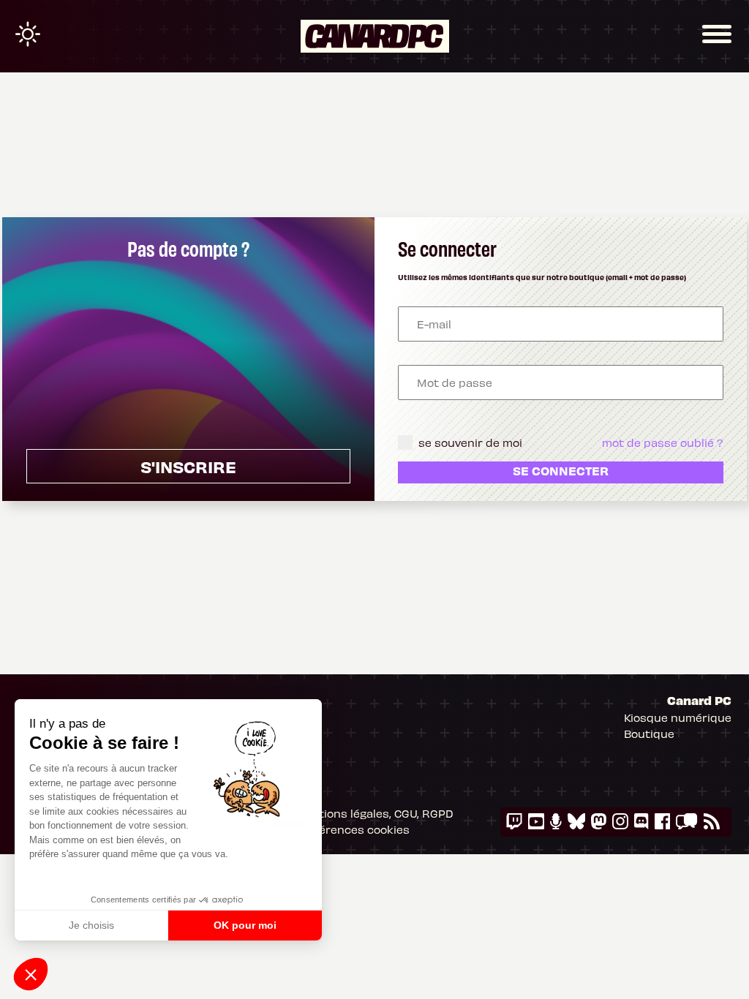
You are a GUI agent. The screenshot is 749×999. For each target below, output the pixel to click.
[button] (30, 974)
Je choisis (91, 925)
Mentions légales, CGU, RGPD (374, 813)
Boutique (649, 733)
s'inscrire (188, 466)
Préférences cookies (352, 829)
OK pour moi (245, 925)
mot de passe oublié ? (662, 442)
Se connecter (561, 470)
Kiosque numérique (677, 717)
